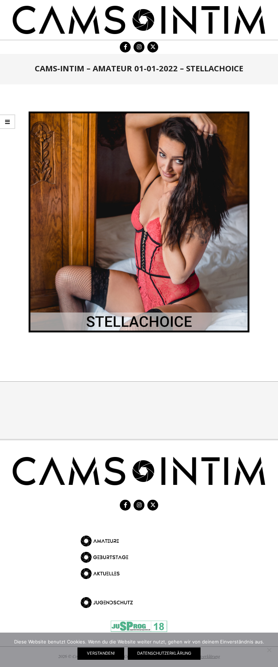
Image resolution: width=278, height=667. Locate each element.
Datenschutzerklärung (164, 653)
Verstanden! (101, 653)
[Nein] (269, 650)
